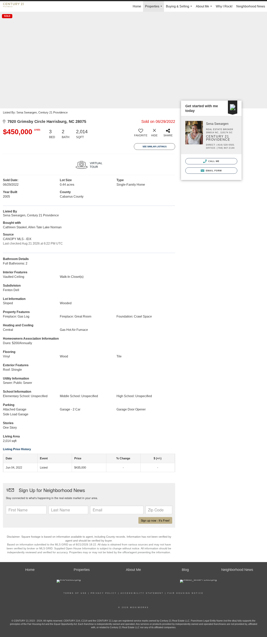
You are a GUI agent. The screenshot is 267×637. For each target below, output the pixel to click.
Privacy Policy (104, 593)
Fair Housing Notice (185, 593)
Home (137, 6)
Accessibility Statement (142, 593)
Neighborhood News (250, 6)
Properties (154, 8)
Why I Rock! (224, 6)
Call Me (214, 161)
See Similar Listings (154, 146)
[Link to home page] (15, 6)
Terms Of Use (75, 593)
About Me (204, 8)
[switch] (141, 134)
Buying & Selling (180, 8)
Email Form (213, 170)
